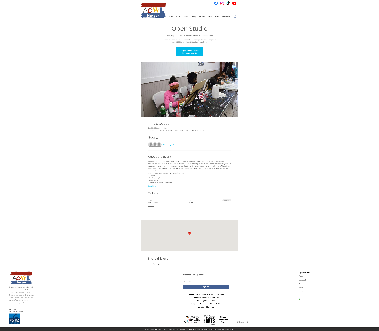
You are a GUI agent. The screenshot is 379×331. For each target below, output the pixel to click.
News (301, 284)
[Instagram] (222, 3)
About (301, 276)
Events (301, 288)
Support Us (302, 280)
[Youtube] (234, 3)
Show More (152, 186)
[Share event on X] (154, 264)
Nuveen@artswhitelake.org (209, 297)
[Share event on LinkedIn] (158, 264)
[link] (235, 16)
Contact (301, 291)
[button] (178, 16)
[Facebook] (216, 3)
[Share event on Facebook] (149, 264)
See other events (189, 53)
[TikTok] (228, 3)
